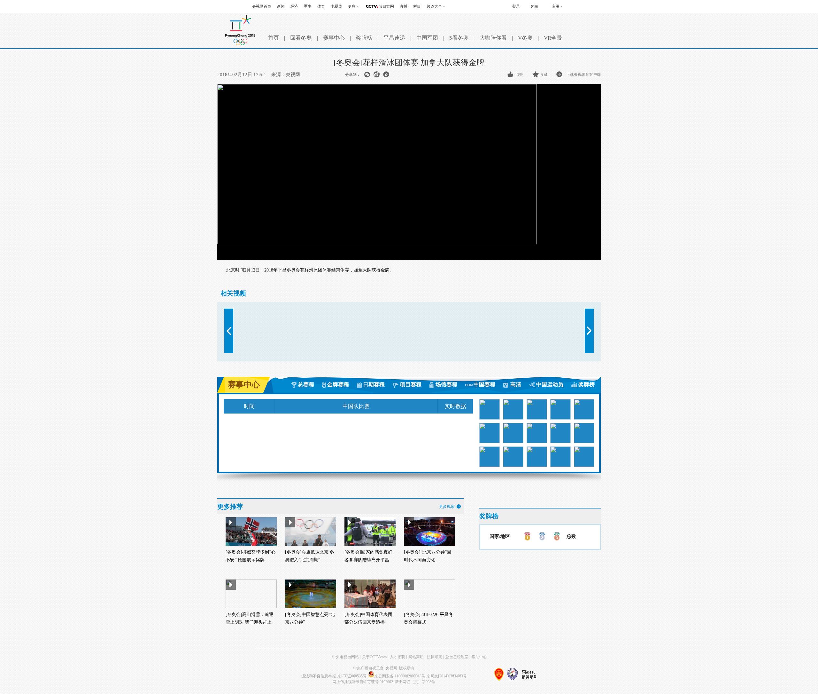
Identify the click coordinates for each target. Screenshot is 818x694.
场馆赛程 (446, 385)
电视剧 (336, 6)
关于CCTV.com (374, 657)
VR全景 (553, 38)
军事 (308, 6)
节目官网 (386, 6)
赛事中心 (334, 38)
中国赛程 (484, 385)
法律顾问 (434, 657)
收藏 (543, 74)
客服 (534, 6)
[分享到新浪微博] (377, 74)
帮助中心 (479, 657)
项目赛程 (410, 385)
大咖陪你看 (493, 38)
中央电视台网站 (345, 657)
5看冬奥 (458, 38)
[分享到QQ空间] (386, 74)
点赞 (519, 74)
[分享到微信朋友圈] (367, 74)
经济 (294, 6)
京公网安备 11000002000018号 (399, 676)
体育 (321, 6)
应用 (555, 6)
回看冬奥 (301, 38)
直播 (403, 6)
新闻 (281, 6)
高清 (515, 385)
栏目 (417, 6)
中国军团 (427, 38)
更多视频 (446, 506)
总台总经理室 (456, 657)
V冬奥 (525, 38)
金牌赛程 (338, 385)
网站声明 (416, 657)
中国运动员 (549, 385)
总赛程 (306, 385)
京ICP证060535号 (352, 676)
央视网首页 (261, 6)
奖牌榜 (364, 38)
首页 (273, 38)
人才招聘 (397, 657)
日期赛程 (374, 385)
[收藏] (536, 74)
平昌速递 (394, 38)
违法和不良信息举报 (318, 676)
